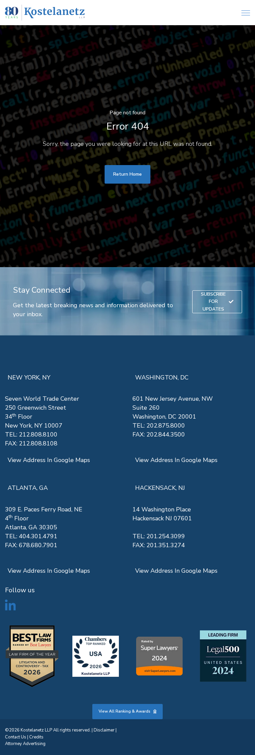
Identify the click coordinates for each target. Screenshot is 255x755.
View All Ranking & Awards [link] (124, 711)
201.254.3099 (165, 536)
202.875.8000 (165, 426)
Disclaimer (104, 730)
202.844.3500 (165, 434)
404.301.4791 (38, 536)
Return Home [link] (127, 174)
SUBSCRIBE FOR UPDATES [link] (213, 301)
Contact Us (15, 737)
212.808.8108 (38, 443)
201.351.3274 (165, 545)
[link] (45, 13)
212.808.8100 (38, 434)
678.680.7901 (38, 545)
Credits (36, 737)
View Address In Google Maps (49, 460)
